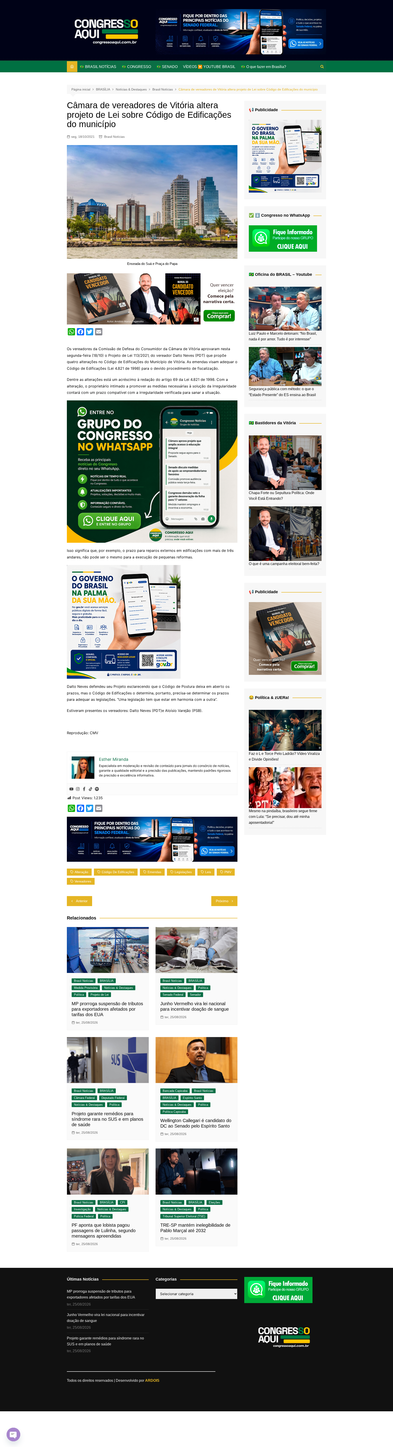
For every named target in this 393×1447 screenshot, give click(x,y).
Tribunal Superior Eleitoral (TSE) (184, 1216)
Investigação (82, 1209)
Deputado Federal (113, 1098)
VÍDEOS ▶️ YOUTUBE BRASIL (209, 67)
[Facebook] (84, 789)
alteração (81, 872)
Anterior (82, 901)
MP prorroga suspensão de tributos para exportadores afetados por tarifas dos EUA (107, 1009)
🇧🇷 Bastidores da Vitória (272, 423)
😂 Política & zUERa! (269, 697)
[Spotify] (97, 789)
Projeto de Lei (100, 994)
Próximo (222, 901)
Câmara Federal (84, 1098)
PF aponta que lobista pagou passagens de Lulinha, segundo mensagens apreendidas (104, 1230)
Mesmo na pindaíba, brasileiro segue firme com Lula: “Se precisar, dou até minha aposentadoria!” (283, 816)
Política (79, 994)
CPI (122, 1202)
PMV (227, 872)
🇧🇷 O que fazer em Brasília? (263, 67)
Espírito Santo (192, 1098)
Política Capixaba (174, 1111)
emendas (154, 872)
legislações (183, 872)
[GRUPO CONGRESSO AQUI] (152, 471)
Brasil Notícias (114, 136)
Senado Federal (173, 994)
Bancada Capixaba (175, 1091)
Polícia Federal (84, 1216)
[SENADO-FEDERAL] (241, 31)
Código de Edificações (118, 872)
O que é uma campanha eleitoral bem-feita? (284, 564)
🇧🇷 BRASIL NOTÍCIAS (98, 67)
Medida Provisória (86, 988)
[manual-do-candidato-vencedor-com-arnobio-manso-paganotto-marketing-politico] (285, 638)
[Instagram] (78, 789)
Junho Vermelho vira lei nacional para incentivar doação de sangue (105, 1318)
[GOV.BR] (124, 621)
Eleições (214, 1202)
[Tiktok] (90, 789)
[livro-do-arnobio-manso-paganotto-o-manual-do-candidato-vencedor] (152, 298)
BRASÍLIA (106, 980)
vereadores (83, 881)
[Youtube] (71, 789)
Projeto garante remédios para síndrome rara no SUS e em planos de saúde (107, 1119)
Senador (195, 994)
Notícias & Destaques (118, 988)
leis (208, 872)
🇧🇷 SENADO (167, 67)
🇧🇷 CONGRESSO (136, 67)
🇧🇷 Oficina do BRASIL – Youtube (280, 274)
